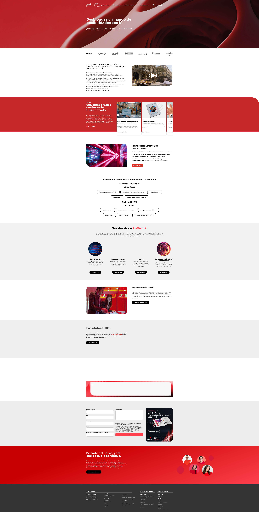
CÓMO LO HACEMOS (129, 5)
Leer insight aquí (153, 438)
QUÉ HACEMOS (116, 5)
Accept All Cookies (209, 509)
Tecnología (116, 197)
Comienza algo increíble (140, 302)
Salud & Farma (123, 215)
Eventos (159, 504)
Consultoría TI (107, 503)
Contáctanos (159, 5)
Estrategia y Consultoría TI (107, 192)
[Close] (256, 509)
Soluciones (107, 500)
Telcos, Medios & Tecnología (143, 215)
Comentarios (118, 416)
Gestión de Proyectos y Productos (133, 192)
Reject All (198, 509)
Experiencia (154, 192)
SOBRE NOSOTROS (143, 5)
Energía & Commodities (148, 210)
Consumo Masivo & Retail (126, 210)
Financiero (108, 215)
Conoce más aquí (93, 478)
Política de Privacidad (137, 434)
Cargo (87, 433)
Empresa (88, 427)
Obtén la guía (92, 342)
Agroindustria (107, 210)
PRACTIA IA (105, 5)
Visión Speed (143, 501)
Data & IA (106, 506)
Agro (123, 502)
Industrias (125, 500)
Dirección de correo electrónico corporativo (97, 439)
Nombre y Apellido (90, 416)
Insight (159, 506)
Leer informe (121, 132)
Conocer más (137, 165)
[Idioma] (151, 5)
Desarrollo (107, 505)
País (87, 421)
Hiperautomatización (109, 502)
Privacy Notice (44, 510)
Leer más (145, 132)
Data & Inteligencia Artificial (135, 197)
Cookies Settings (188, 509)
